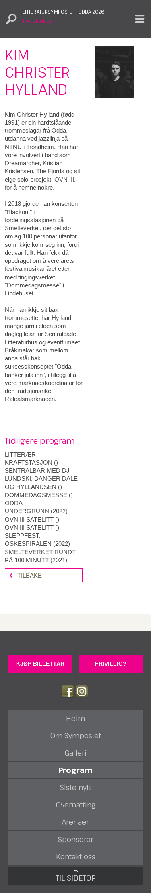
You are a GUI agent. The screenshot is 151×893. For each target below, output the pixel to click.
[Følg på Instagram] (81, 691)
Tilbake (29, 575)
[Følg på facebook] (67, 691)
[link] (44, 459)
